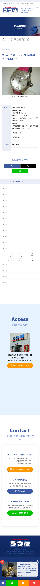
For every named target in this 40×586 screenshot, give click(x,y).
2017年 (4, 218)
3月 (11, 260)
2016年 (4, 224)
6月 (11, 258)
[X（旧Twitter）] (28, 166)
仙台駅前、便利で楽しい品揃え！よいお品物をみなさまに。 (20, 3)
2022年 (4, 188)
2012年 (21, 38)
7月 (32, 256)
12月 (10, 254)
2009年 (4, 277)
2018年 (4, 212)
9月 (11, 256)
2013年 (4, 242)
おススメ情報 (12, 38)
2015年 (4, 230)
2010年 (4, 271)
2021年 (4, 194)
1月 (32, 260)
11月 (21, 254)
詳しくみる (21, 491)
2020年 (4, 200)
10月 (32, 254)
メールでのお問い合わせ (21, 469)
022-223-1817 (27, 10)
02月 (27, 38)
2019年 (4, 206)
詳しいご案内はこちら (21, 366)
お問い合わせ (26, 12)
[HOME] (3, 38)
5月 (21, 258)
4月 (32, 258)
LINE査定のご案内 (21, 513)
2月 (21, 260)
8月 (21, 256)
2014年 (4, 236)
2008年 (4, 283)
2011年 (4, 265)
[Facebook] (12, 166)
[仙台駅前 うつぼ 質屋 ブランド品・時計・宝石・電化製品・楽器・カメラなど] (10, 12)
